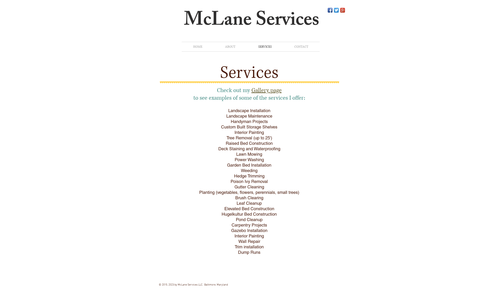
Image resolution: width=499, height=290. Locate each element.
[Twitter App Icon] (336, 10)
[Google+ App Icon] (342, 10)
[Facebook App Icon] (330, 10)
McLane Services (251, 21)
